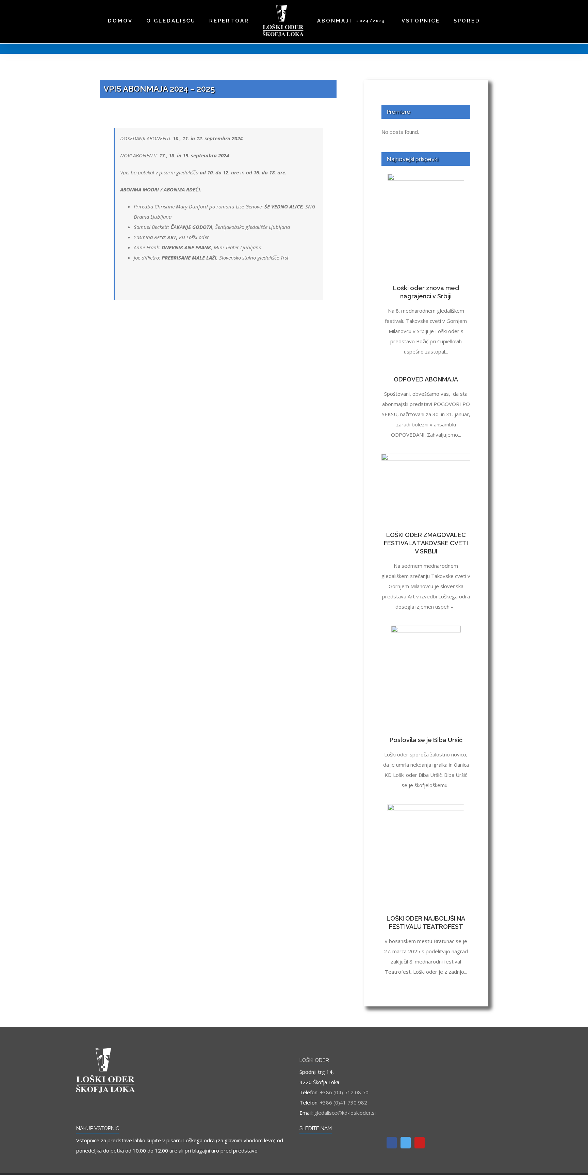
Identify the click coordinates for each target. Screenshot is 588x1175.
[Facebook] (392, 1142)
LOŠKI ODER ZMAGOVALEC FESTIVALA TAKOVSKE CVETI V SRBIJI (426, 543)
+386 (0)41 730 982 (343, 1102)
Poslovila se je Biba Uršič (426, 739)
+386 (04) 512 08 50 (344, 1092)
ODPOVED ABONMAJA (426, 379)
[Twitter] (406, 1142)
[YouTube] (419, 1142)
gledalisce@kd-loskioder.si (345, 1112)
